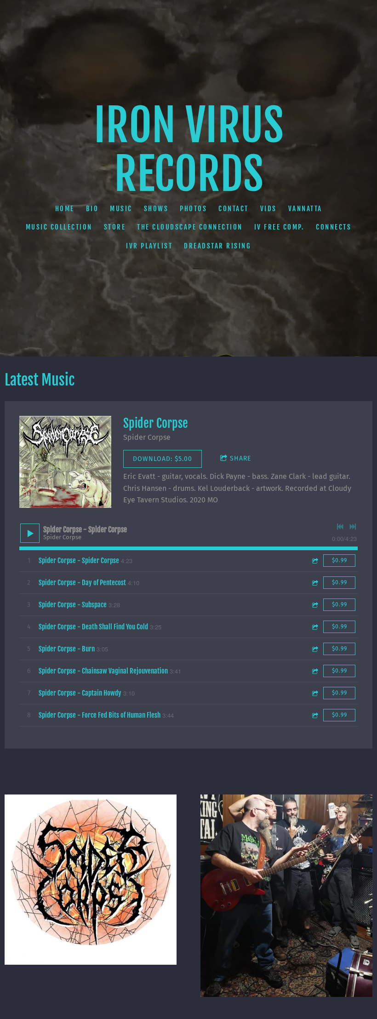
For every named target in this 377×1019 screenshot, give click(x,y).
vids (268, 208)
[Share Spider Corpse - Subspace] (314, 604)
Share (240, 458)
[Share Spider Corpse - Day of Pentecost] (314, 582)
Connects (333, 227)
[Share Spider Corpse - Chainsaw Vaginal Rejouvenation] (314, 671)
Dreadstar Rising (217, 246)
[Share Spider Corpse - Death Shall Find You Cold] (314, 627)
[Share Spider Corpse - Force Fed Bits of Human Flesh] (314, 715)
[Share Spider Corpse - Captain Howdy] (314, 693)
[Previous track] (340, 527)
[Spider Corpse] (65, 462)
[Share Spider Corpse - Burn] (314, 649)
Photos (193, 208)
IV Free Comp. (279, 227)
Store (115, 227)
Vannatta (305, 208)
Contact (233, 208)
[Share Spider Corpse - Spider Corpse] (314, 560)
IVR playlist (149, 246)
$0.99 (339, 560)
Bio (92, 208)
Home (64, 208)
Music (121, 208)
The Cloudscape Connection (190, 227)
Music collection (59, 227)
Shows (156, 208)
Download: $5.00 (162, 459)
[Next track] (352, 527)
